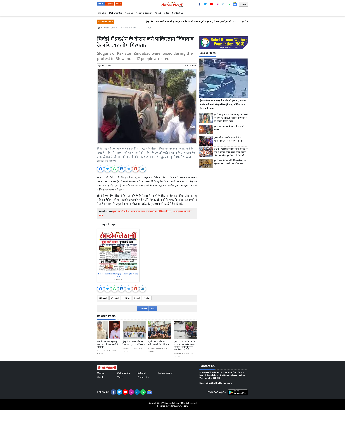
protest (147, 298)
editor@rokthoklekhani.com (219, 383)
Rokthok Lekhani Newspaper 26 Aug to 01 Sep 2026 (118, 275)
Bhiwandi (103, 298)
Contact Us (177, 13)
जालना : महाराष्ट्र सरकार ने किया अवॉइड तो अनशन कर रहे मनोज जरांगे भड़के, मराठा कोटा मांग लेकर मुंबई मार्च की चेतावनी (231, 152)
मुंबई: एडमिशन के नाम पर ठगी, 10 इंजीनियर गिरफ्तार (159, 343)
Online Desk (106, 65)
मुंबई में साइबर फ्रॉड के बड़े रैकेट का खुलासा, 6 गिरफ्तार (134, 343)
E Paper (243, 4)
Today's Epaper (144, 13)
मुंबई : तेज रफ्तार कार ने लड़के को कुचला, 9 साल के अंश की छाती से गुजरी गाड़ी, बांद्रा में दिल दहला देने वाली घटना (172, 21)
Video (166, 13)
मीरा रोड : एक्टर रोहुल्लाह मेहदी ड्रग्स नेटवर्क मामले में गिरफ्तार (107, 344)
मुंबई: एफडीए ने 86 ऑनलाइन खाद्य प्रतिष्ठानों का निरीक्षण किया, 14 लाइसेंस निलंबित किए (145, 213)
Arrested (115, 298)
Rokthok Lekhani (171, 403)
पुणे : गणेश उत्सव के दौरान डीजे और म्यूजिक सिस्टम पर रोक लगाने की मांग (229, 139)
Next (153, 308)
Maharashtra (115, 13)
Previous (143, 308)
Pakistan (127, 298)
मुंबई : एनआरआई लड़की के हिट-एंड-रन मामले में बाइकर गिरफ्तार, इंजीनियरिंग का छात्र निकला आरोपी (185, 345)
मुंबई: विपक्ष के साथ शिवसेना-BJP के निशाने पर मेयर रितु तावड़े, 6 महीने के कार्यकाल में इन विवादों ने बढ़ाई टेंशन (231, 118)
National (129, 13)
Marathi (109, 4)
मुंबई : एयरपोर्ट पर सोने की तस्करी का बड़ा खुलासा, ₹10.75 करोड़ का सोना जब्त (230, 162)
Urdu (118, 4)
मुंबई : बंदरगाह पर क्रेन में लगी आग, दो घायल (229, 128)
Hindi (100, 4)
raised (137, 298)
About (158, 13)
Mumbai (102, 13)
